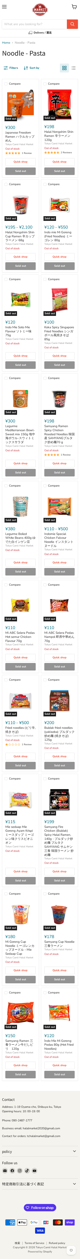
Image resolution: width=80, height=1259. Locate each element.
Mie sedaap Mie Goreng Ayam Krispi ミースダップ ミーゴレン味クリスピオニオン (19, 835)
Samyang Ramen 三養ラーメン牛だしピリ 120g (19, 1045)
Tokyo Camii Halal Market (19, 144)
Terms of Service (34, 1243)
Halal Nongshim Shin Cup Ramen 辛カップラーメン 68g (20, 236)
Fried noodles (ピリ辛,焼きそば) (20, 730)
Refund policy (57, 1243)
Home (6, 42)
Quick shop (20, 162)
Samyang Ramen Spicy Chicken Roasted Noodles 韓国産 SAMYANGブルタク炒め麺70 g (59, 434)
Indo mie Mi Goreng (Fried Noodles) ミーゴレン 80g (58, 236)
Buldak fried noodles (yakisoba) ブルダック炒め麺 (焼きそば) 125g (59, 734)
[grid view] (64, 68)
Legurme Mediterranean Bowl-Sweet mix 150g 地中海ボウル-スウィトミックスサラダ (20, 434)
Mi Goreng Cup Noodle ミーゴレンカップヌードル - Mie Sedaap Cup (19, 948)
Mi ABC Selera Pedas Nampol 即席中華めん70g (59, 637)
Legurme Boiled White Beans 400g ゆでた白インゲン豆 (20, 538)
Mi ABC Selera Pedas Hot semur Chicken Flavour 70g (20, 637)
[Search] (72, 24)
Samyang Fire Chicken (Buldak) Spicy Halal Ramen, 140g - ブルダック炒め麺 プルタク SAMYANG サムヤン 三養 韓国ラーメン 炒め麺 (59, 841)
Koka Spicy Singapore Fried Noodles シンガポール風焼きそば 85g (59, 333)
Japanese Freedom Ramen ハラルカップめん (19, 137)
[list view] (73, 68)
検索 (17, 1243)
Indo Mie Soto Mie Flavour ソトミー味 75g (18, 331)
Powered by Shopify (40, 1252)
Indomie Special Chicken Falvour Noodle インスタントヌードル (58, 540)
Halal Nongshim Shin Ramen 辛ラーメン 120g (58, 136)
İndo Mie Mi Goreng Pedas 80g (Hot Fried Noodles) (59, 1045)
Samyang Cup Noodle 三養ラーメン (59, 944)
